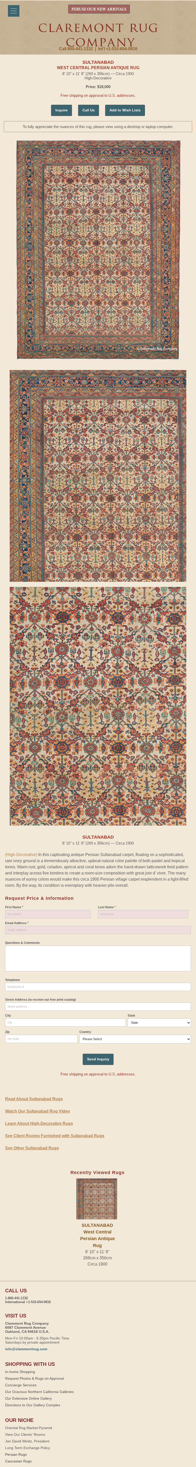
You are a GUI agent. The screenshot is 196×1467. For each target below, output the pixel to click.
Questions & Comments (22, 943)
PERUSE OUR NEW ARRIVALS (98, 9)
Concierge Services (20, 1385)
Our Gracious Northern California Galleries (39, 1392)
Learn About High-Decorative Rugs (39, 1123)
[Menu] (13, 11)
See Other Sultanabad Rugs (32, 1148)
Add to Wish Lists (125, 110)
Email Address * (17, 923)
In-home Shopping (20, 1372)
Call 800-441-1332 (76, 49)
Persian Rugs (16, 1454)
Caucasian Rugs (18, 1461)
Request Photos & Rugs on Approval (34, 1378)
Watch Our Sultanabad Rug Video (37, 1111)
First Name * (14, 907)
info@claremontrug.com (26, 1349)
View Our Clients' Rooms (25, 1434)
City (8, 1015)
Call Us (88, 110)
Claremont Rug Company (98, 35)
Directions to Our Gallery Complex (32, 1405)
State (131, 1015)
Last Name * (107, 907)
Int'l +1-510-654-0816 (117, 49)
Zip (7, 1032)
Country (85, 1032)
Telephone (12, 980)
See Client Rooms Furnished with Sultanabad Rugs (54, 1136)
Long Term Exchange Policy (27, 1448)
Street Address (40, 999)
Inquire (61, 110)
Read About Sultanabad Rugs (34, 1099)
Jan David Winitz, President (27, 1441)
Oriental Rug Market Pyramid (28, 1428)
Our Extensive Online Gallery (28, 1398)
